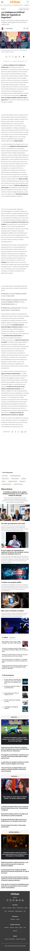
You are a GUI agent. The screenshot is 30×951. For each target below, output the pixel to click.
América (4, 907)
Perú (5, 911)
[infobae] (15, 2)
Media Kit (15, 930)
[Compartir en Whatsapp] (6, 56)
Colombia (9, 907)
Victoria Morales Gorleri (15, 475)
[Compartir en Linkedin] (16, 56)
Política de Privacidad (20, 939)
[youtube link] (16, 900)
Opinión (3, 9)
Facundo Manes (15, 478)
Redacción (13, 919)
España (14, 907)
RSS (24, 911)
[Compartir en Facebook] (9, 56)
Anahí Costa (4, 475)
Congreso (23, 478)
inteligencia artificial (12, 481)
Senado (3, 481)
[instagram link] (13, 900)
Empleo (17, 919)
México (26, 907)
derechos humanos (18, 484)
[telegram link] (19, 900)
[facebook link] (7, 900)
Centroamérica (11, 911)
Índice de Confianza (6, 5)
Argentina (6, 927)
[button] (2, 2)
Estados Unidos (20, 907)
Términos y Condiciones (10, 939)
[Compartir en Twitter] (13, 56)
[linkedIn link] (23, 900)
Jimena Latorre (5, 478)
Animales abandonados (16, 5)
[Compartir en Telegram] (19, 56)
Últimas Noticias (18, 911)
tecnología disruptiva (6, 484)
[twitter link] (10, 900)
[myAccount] (28, 2)
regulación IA (22, 481)
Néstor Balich (9, 28)
